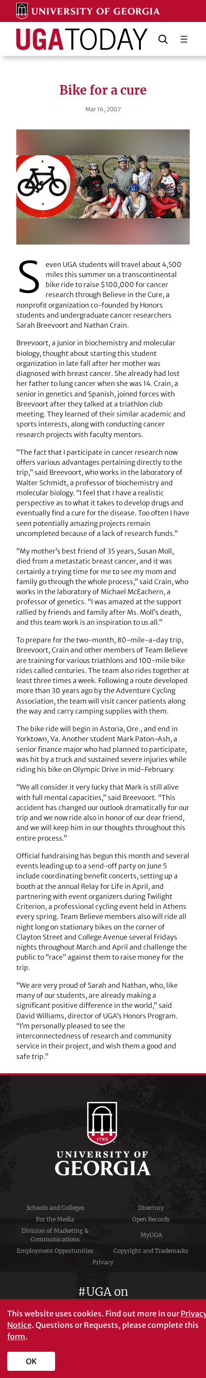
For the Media (55, 1219)
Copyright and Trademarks (151, 1250)
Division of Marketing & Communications (55, 1235)
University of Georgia (103, 1138)
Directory (151, 1207)
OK (31, 1361)
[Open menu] (184, 39)
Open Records (151, 1219)
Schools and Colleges (55, 1207)
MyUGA (151, 1235)
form (16, 1336)
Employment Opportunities (55, 1250)
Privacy (103, 1262)
